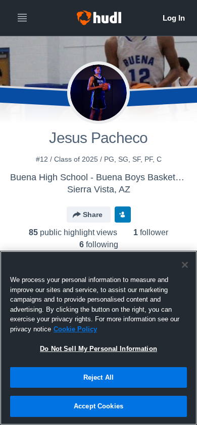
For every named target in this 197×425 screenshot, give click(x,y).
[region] (98, 338)
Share (93, 214)
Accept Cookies (98, 406)
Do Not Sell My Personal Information (98, 348)
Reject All (98, 377)
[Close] (185, 265)
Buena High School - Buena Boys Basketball (99, 177)
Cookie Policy (75, 329)
